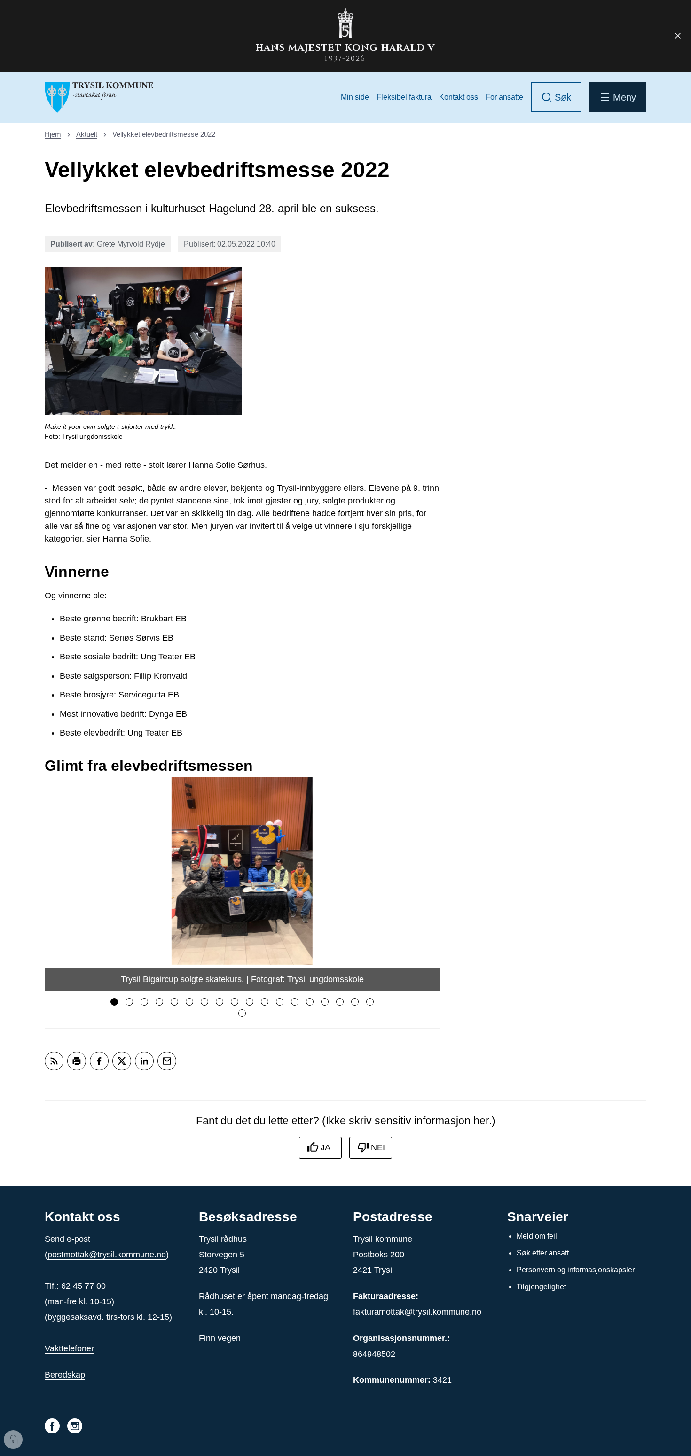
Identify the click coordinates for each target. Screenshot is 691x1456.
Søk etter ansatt (543, 1253)
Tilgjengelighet (541, 1287)
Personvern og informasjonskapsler (576, 1270)
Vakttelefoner (69, 1348)
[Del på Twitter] (121, 1061)
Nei (378, 1147)
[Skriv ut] (76, 1061)
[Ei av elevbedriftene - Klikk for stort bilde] (143, 341)
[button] (114, 1002)
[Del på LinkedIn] (144, 1061)
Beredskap (65, 1374)
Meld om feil (537, 1236)
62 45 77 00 (83, 1286)
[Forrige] (56, 884)
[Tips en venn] (166, 1061)
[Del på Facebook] (99, 1061)
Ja (325, 1147)
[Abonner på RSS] (54, 1061)
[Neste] (427, 884)
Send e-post (67, 1239)
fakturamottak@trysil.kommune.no (417, 1312)
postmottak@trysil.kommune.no (106, 1254)
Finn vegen (220, 1338)
